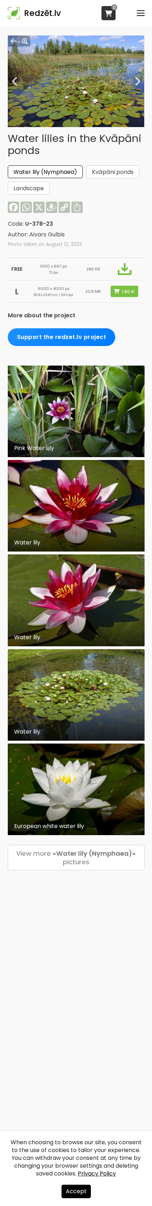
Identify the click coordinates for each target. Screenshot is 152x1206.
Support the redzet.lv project (61, 337)
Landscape (28, 188)
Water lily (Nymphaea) (45, 172)
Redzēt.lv (42, 13)
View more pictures (76, 857)
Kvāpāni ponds (113, 172)
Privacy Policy (97, 1173)
